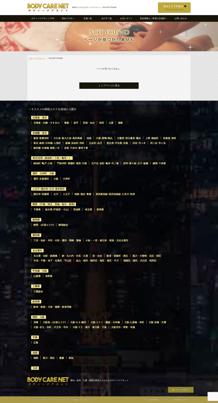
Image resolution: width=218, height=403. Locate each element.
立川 (56, 194)
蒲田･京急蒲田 (41, 178)
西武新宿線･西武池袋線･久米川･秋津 (115, 194)
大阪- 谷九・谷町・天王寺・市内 (51, 327)
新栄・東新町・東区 (117, 256)
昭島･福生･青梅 (83, 194)
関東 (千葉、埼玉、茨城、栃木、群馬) (53, 204)
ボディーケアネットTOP (42, 18)
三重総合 (38, 291)
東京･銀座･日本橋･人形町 (47, 143)
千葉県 (37, 209)
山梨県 (37, 276)
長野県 (48, 276)
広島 (36, 342)
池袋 (89, 138)
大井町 (66, 178)
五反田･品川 (95, 143)
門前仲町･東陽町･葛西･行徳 (72, 163)
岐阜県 (36, 301)
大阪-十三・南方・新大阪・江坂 (90, 327)
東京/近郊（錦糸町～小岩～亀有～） (52, 158)
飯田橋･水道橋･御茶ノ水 (47, 148)
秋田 (101, 123)
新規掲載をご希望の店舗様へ (153, 18)
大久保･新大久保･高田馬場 (68, 138)
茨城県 (76, 209)
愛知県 (36, 235)
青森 (66, 123)
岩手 (76, 123)
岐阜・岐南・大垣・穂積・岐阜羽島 (52, 307)
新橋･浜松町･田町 (74, 143)
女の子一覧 (106, 18)
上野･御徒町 (152, 138)
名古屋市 (37, 250)
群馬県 (100, 209)
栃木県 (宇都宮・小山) (57, 209)
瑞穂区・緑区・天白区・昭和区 (140, 260)
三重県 (36, 286)
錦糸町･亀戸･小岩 (43, 163)
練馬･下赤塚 (159, 163)
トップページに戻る (109, 85)
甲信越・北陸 (40, 271)
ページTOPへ (182, 389)
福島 (120, 123)
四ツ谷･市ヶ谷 (158, 143)
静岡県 (36, 219)
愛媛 (61, 358)
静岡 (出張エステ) (44, 225)
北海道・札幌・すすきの (47, 123)
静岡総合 (63, 225)
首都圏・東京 (40, 133)
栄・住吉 (97, 256)
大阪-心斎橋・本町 (134, 322)
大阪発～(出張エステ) (54, 322)
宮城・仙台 (89, 123)
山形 (111, 123)
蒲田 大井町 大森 (43, 173)
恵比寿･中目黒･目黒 (117, 143)
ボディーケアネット (37, 58)
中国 (35, 337)
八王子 (66, 194)
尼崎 (36, 322)
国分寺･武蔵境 (41, 194)
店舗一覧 (87, 18)
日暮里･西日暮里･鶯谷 (129, 138)
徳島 (36, 358)
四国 (35, 352)
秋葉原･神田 (169, 138)
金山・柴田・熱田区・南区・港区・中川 (97, 260)
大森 (56, 178)
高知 (71, 358)
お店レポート (126, 18)
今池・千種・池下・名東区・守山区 (52, 260)
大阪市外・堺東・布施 (123, 327)
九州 (35, 368)
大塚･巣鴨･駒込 (104, 138)
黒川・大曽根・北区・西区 (147, 256)
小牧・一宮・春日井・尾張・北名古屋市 (107, 240)
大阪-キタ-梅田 (78, 322)
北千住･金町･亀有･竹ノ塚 (105, 163)
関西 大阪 (38, 317)
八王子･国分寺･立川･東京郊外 (49, 189)
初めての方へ (68, 18)
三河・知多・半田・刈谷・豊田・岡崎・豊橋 (57, 240)
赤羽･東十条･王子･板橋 (135, 163)
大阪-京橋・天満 (157, 322)
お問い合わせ (180, 18)
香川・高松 (49, 358)
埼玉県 (88, 209)
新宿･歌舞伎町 (41, 138)
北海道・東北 (40, 117)
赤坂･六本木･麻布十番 (76, 148)
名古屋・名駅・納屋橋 (45, 256)
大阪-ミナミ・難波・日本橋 (105, 322)
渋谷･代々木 (139, 143)
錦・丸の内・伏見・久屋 (75, 256)
